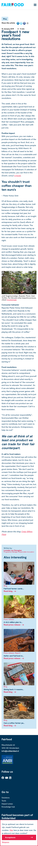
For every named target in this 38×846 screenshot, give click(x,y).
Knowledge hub (8, 807)
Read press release (12, 625)
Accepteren (10, 837)
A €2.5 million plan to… (13, 622)
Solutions (6, 797)
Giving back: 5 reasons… (14, 689)
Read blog (8, 591)
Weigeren (5, 842)
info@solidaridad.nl (10, 751)
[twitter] (21, 23)
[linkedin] (18, 23)
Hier (11, 830)
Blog (5, 19)
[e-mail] (27, 23)
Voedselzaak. (12, 300)
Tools (4, 800)
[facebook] (24, 23)
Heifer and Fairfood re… (14, 656)
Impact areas (7, 804)
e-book (17, 175)
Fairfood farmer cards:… (14, 588)
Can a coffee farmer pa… (14, 723)
